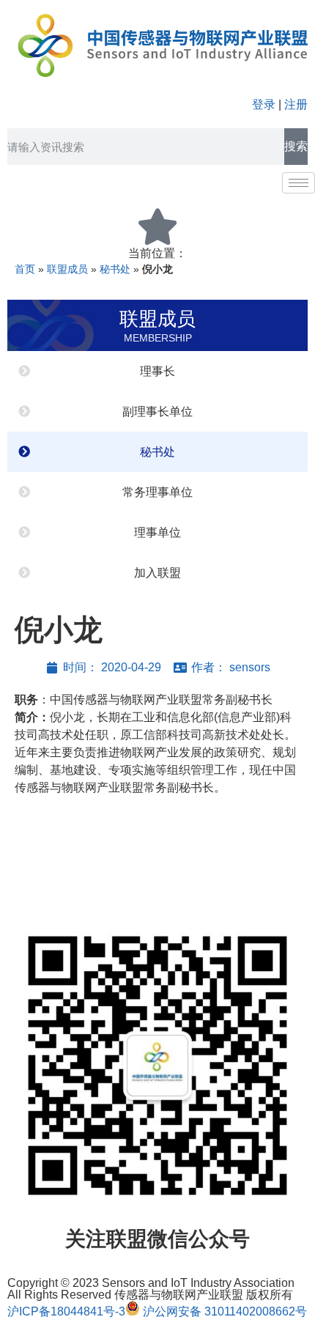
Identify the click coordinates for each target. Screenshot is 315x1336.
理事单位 (157, 532)
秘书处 (115, 269)
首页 (25, 269)
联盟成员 (67, 269)
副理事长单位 (157, 411)
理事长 (157, 371)
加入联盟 (157, 572)
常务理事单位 (157, 492)
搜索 (296, 146)
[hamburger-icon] (298, 182)
